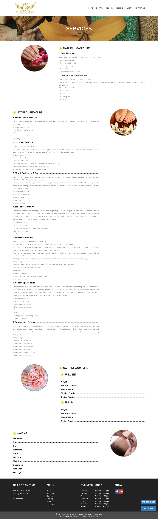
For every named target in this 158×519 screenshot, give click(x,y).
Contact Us (140, 8)
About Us (99, 8)
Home (90, 8)
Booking (119, 8)
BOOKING (148, 508)
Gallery (128, 8)
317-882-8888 (148, 502)
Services (109, 8)
